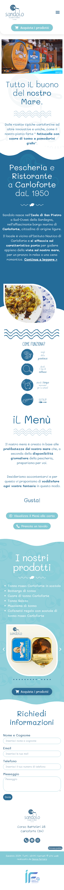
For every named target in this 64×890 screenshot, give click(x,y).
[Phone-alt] (26, 840)
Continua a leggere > (40, 259)
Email (7, 748)
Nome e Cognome (16, 735)
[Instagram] (37, 840)
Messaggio (11, 774)
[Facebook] (32, 840)
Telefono (10, 761)
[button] (57, 12)
